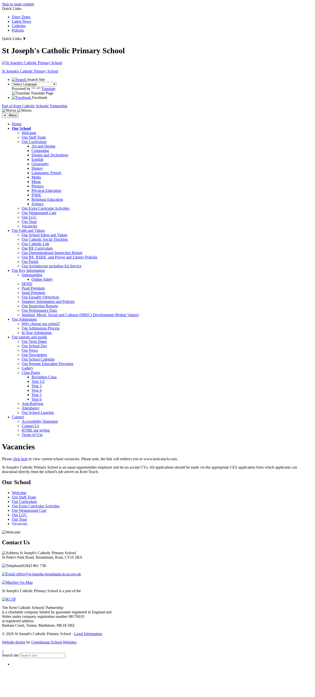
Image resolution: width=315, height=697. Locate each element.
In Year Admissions (37, 332)
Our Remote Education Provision (47, 364)
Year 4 (37, 390)
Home (16, 124)
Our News (30, 350)
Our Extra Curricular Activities (45, 208)
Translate (48, 89)
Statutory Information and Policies (48, 301)
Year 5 (37, 395)
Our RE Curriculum (37, 248)
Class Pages (31, 372)
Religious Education (47, 199)
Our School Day (34, 346)
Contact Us (30, 426)
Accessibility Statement (40, 421)
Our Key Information (28, 270)
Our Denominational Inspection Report (52, 253)
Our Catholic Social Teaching (45, 239)
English (37, 159)
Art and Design (43, 146)
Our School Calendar (38, 359)
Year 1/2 (38, 381)
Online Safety (42, 279)
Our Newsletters (34, 355)
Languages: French (46, 173)
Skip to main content (18, 4)
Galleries (19, 26)
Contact (18, 417)
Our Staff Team (34, 137)
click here (20, 459)
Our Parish (30, 261)
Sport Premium (33, 293)
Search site (10, 655)
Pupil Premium (33, 288)
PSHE (36, 195)
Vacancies (29, 226)
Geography (40, 164)
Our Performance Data (39, 310)
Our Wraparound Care (39, 213)
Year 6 (37, 399)
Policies (18, 30)
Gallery (27, 368)
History (37, 168)
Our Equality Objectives (40, 297)
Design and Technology (50, 155)
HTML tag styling (36, 430)
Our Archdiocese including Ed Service (51, 266)
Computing (40, 150)
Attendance (30, 408)
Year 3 (37, 386)
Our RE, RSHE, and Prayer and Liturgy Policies (59, 257)
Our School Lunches (38, 412)
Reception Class (44, 377)
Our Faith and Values (28, 230)
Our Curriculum (34, 142)
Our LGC (29, 217)
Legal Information (88, 634)
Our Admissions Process (41, 328)
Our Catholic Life (35, 244)
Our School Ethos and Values (44, 235)
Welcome (29, 133)
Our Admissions (24, 319)
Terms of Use (32, 435)
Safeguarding (32, 275)
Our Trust (29, 222)
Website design (13, 642)
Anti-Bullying (32, 404)
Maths (36, 177)
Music (36, 182)
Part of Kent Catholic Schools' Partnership (34, 106)
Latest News (21, 21)
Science (38, 204)
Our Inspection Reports (40, 306)
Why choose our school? (41, 324)
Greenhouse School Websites (54, 642)
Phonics (38, 186)
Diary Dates (21, 17)
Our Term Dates (34, 341)
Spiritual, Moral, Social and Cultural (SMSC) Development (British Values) (80, 315)
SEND (27, 284)
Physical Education (46, 190)
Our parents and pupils (29, 337)
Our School (21, 128)
